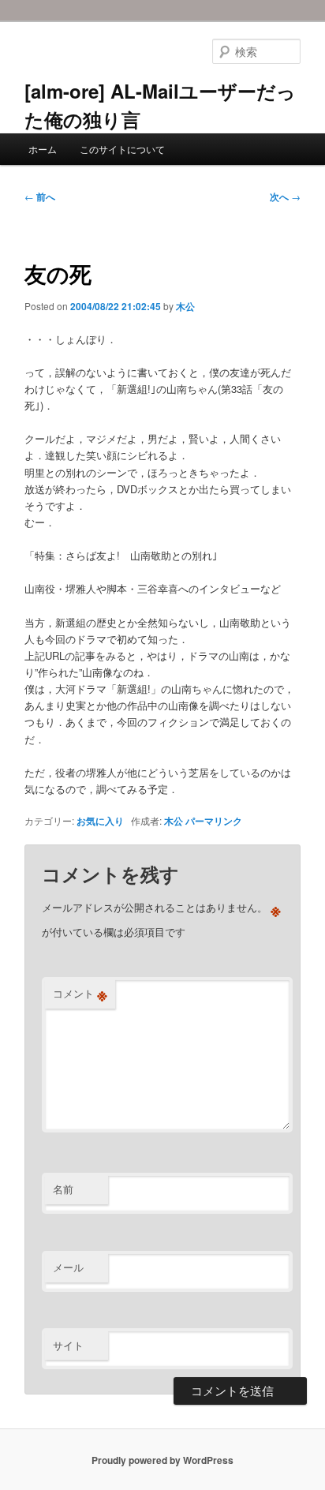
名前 (63, 1188)
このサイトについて (122, 148)
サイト (68, 1345)
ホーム (42, 148)
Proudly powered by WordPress (162, 1460)
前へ (39, 196)
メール (68, 1267)
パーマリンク (213, 821)
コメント (80, 993)
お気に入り (100, 821)
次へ (285, 196)
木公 (185, 306)
